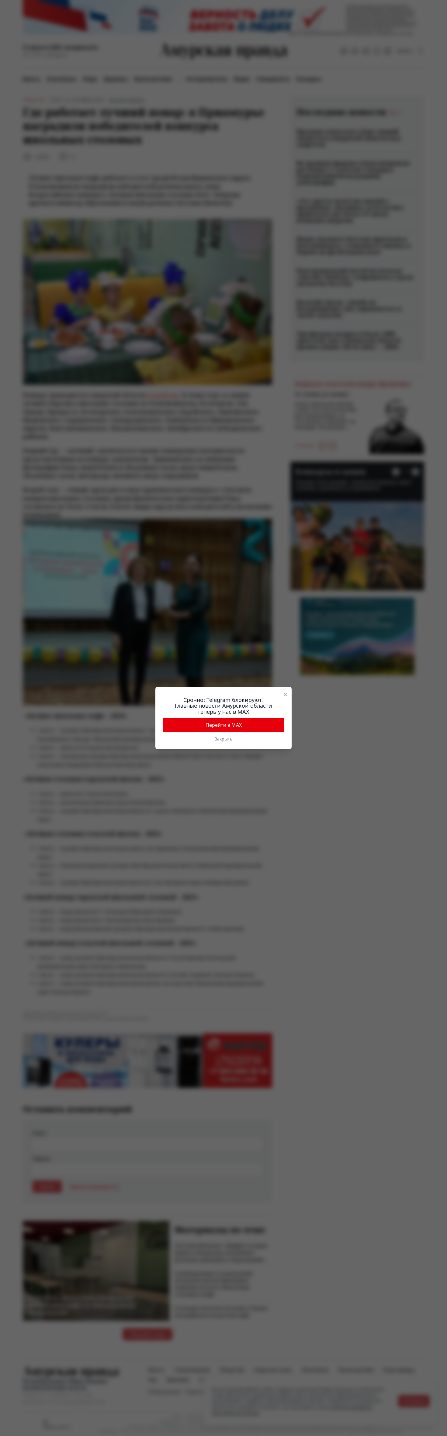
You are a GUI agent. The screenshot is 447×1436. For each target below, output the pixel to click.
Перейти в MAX (224, 725)
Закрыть (223, 739)
